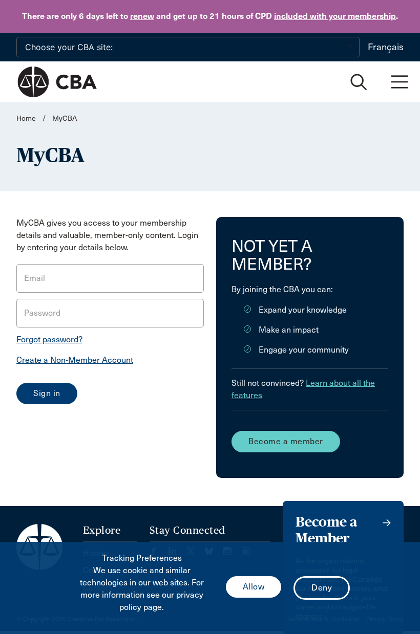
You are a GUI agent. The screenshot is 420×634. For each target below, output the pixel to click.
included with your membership (335, 16)
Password (42, 313)
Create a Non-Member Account (74, 360)
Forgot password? (49, 339)
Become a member (285, 441)
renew (142, 16)
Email (34, 278)
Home (26, 118)
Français (386, 47)
